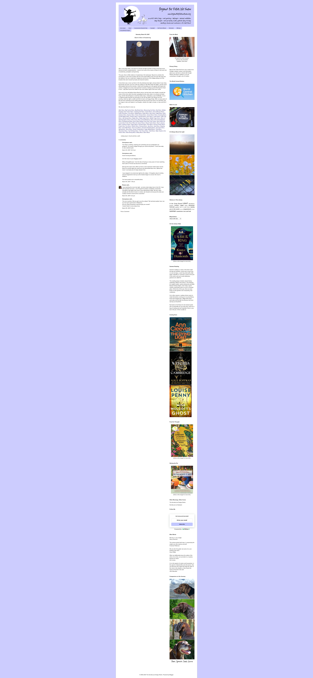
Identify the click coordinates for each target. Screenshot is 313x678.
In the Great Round (176, 203)
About (130, 28)
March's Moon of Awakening (143, 37)
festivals (172, 207)
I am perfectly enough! (125, 30)
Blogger (171, 674)
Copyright (152, 28)
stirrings (192, 209)
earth (138, 136)
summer (173, 211)
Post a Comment (125, 211)
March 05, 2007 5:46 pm (128, 208)
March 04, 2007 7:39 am (128, 181)
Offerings (179, 28)
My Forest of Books (162, 28)
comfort (176, 205)
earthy (186, 205)
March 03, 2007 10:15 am (129, 150)
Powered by (178, 529)
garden (177, 207)
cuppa (182, 205)
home (188, 207)
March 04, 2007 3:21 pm (128, 195)
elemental (191, 205)
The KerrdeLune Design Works (178, 502)
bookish (171, 205)
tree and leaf (187, 211)
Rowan (124, 185)
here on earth (183, 207)
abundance (191, 203)
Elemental (171, 28)
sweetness (179, 211)
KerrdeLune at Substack (176, 505)
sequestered (187, 209)
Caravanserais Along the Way (140, 28)
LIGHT (185, 203)
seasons (181, 209)
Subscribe (182, 524)
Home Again (123, 28)
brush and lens (133, 136)
